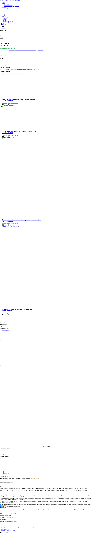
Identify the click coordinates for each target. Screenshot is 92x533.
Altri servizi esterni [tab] (3, 507)
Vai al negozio (6, 8)
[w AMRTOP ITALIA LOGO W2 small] (10, 0)
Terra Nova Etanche (32, 50)
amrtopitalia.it (4, 331)
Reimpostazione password (8, 21)
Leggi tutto (6, 105)
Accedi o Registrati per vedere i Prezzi (8, 48)
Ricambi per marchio (7, 12)
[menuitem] (47, 2)
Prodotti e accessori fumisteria (9, 15)
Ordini (5, 20)
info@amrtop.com (5, 330)
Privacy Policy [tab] (2, 526)
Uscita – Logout (7, 22)
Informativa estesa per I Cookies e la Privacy (9, 337)
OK (0, 480)
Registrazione (6, 17)
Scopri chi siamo (7, 4)
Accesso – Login (7, 18)
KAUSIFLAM (11, 50)
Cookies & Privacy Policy (4, 530)
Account (5, 19)
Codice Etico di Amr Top (8, 5)
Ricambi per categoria (8, 13)
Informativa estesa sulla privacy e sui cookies (11, 6)
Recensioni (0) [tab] (4, 52)
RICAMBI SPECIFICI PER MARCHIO (22, 50)
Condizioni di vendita (8, 10)
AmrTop (8, 470)
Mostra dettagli (11, 105)
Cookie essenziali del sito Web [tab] (5, 492)
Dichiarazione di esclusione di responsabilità (9, 338)
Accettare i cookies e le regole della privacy (7, 531)
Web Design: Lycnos (13, 470)
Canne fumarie (6, 14)
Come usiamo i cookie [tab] (4, 487)
